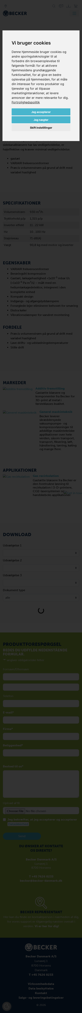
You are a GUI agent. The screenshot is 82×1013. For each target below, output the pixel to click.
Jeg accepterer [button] (41, 112)
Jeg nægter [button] (41, 119)
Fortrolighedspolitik (26, 102)
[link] (26, 102)
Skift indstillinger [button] (41, 127)
